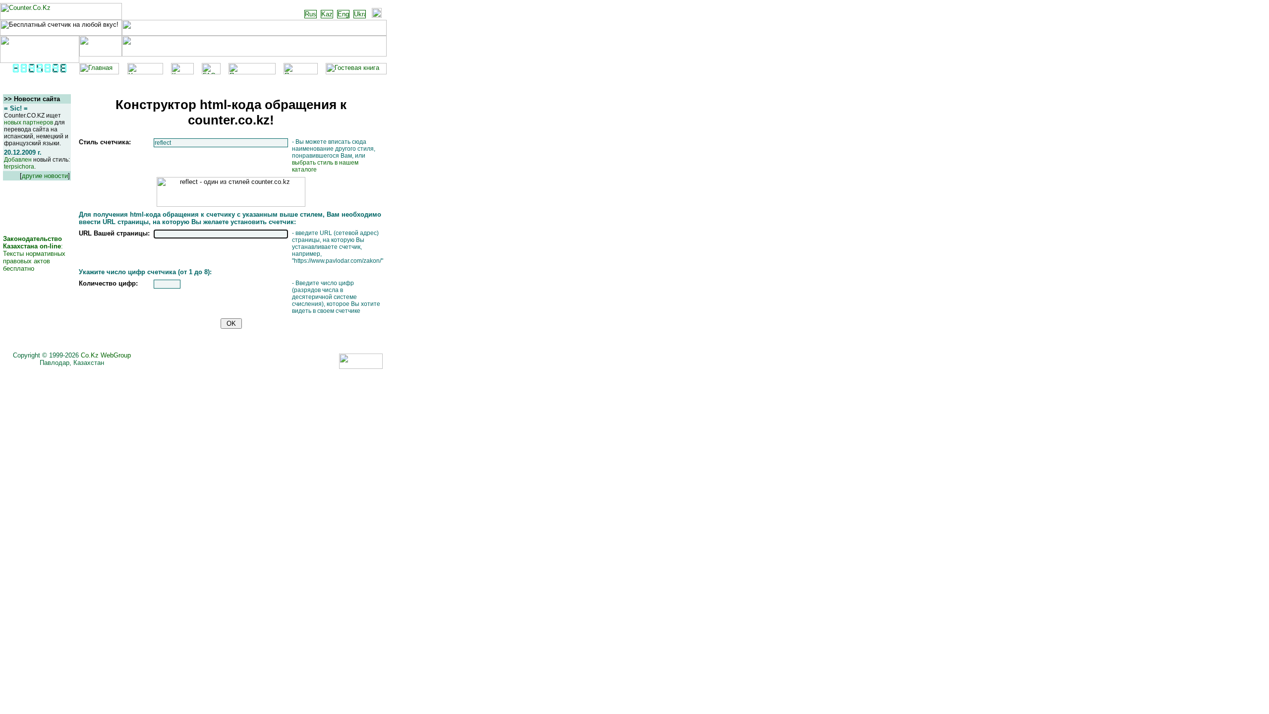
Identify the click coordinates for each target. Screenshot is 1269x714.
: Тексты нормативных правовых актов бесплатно (34, 253)
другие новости (45, 175)
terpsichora (19, 166)
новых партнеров (28, 122)
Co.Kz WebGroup (106, 355)
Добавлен (18, 159)
